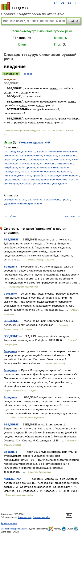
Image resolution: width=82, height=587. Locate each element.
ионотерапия (26, 167)
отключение (35, 199)
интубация (10, 167)
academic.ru (14, 6)
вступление (19, 159)
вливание (26, 155)
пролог (44, 179)
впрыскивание (67, 155)
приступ (74, 175)
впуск (7, 159)
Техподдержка (24, 517)
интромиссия (65, 163)
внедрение (50, 155)
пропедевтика (59, 179)
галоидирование (38, 159)
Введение (10, 266)
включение (70, 151)
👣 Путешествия (9, 523)
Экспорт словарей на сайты (14, 529)
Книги (22, 44)
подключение (22, 175)
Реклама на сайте (41, 517)
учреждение (59, 183)
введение (10, 293)
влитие (37, 155)
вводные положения (49, 151)
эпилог (38, 203)
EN (55, 3)
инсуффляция (29, 163)
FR (76, 3)
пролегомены (30, 179)
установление (41, 183)
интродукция (47, 163)
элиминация (25, 203)
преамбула (40, 175)
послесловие (52, 199)
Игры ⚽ (60, 44)
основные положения (57, 171)
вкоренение (11, 155)
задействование (60, 159)
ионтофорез (44, 167)
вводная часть (26, 151)
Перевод (27, 73)
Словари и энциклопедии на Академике (32, 14)
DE (62, 3)
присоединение (58, 175)
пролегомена (12, 179)
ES (69, 3)
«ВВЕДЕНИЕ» (13, 478)
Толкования (22, 37)
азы (6, 151)
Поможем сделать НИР (34, 142)
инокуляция (11, 163)
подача (8, 175)
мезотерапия (61, 167)
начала (25, 171)
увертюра (25, 183)
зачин (75, 159)
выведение (11, 199)
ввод (13, 151)
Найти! (73, 21)
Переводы (60, 37)
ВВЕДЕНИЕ (11, 239)
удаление (10, 203)
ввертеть (69, 216)
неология (37, 171)
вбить (13, 216)
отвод (22, 199)
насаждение (11, 171)
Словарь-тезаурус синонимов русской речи (41, 31)
